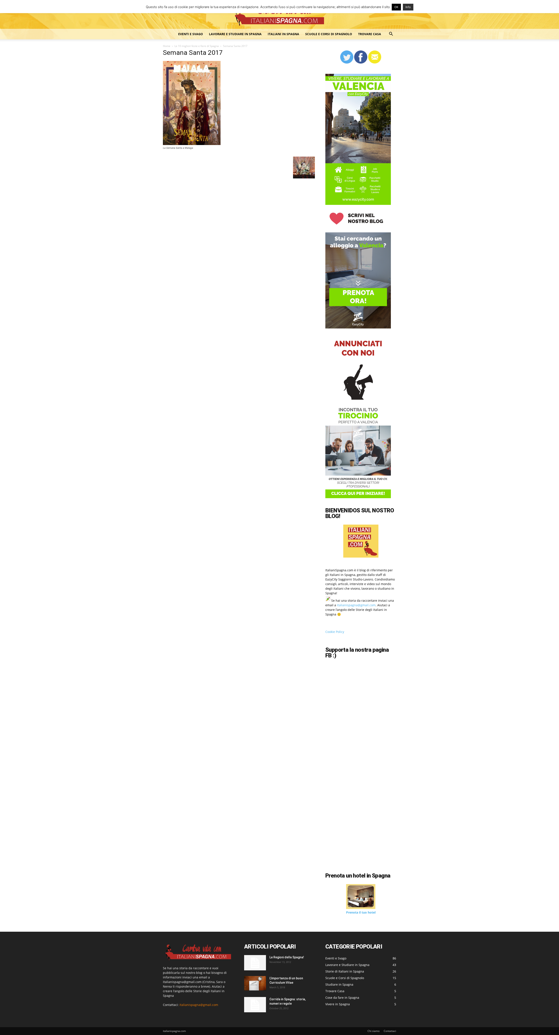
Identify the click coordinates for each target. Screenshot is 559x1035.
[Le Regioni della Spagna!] (255, 962)
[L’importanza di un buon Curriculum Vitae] (255, 983)
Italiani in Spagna (283, 34)
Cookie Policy (334, 632)
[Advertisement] (362, 832)
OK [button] (396, 7)
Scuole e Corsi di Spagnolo (328, 34)
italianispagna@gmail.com (356, 605)
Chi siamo (373, 1031)
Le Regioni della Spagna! (286, 957)
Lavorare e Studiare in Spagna (235, 34)
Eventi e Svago (190, 34)
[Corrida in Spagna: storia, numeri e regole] (255, 1004)
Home (166, 46)
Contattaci (390, 1031)
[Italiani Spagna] (279, 15)
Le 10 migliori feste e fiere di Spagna (196, 46)
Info (408, 7)
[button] (391, 34)
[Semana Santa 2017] (192, 144)
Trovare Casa (369, 34)
